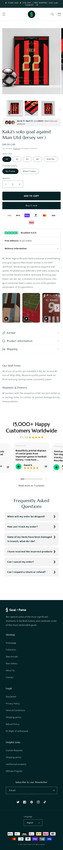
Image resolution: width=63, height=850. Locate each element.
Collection (11, 649)
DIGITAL (51, 159)
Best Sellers (11, 663)
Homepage (11, 642)
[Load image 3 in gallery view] (48, 108)
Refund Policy (12, 724)
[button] (3, 14)
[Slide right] (60, 109)
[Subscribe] (53, 790)
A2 (27, 159)
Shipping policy (13, 717)
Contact (9, 677)
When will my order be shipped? (26, 516)
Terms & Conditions (15, 710)
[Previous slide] (5, 308)
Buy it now (31, 205)
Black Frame (29, 171)
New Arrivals (12, 656)
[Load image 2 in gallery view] (31, 108)
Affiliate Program (14, 771)
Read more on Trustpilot (31, 485)
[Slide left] (3, 109)
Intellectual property (16, 764)
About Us (10, 670)
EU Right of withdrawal (17, 731)
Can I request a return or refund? (26, 572)
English (30, 822)
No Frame (10, 171)
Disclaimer (11, 696)
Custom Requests (14, 750)
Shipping (16, 148)
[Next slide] (57, 308)
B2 (37, 159)
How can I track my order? (22, 526)
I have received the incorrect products (29, 551)
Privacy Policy (13, 703)
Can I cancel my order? (20, 561)
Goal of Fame (27, 844)
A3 (17, 159)
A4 (7, 159)
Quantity (6, 178)
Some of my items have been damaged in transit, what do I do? (29, 539)
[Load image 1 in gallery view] (14, 108)
